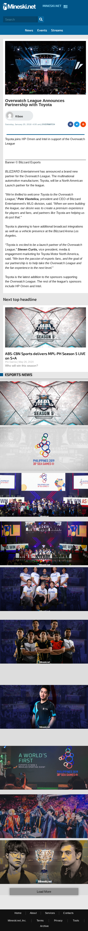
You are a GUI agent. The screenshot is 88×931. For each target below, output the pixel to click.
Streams (57, 30)
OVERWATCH (48, 124)
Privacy (58, 920)
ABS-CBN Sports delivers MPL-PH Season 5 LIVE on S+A (45, 355)
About (33, 913)
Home (18, 913)
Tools (76, 920)
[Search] (41, 19)
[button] (70, 124)
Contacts (68, 913)
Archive (44, 926)
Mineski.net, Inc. (17, 920)
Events (42, 30)
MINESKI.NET (52, 6)
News (29, 30)
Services (50, 913)
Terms (40, 920)
